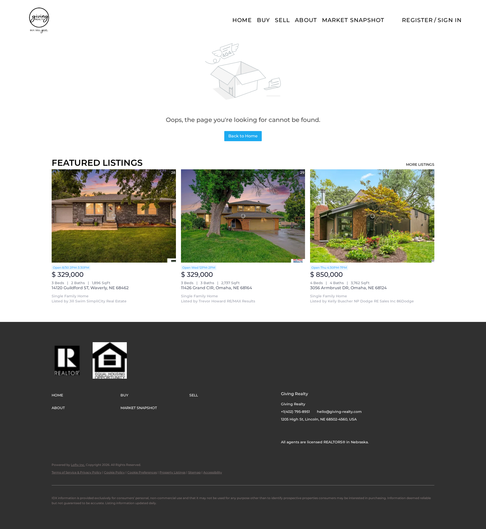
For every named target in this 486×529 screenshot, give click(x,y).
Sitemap (194, 472)
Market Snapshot (353, 20)
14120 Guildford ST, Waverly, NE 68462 (90, 287)
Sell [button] (282, 20)
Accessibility (212, 472)
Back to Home (243, 136)
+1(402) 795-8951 (295, 411)
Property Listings (172, 472)
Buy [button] (263, 20)
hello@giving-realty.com (339, 411)
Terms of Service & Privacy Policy (77, 472)
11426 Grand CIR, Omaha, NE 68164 (216, 287)
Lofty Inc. (78, 465)
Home (242, 20)
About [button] (306, 20)
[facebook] (285, 430)
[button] (39, 20)
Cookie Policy (114, 472)
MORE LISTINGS (420, 164)
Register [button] (417, 20)
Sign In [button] (450, 20)
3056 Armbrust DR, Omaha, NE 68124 (348, 287)
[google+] (305, 430)
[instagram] (295, 430)
